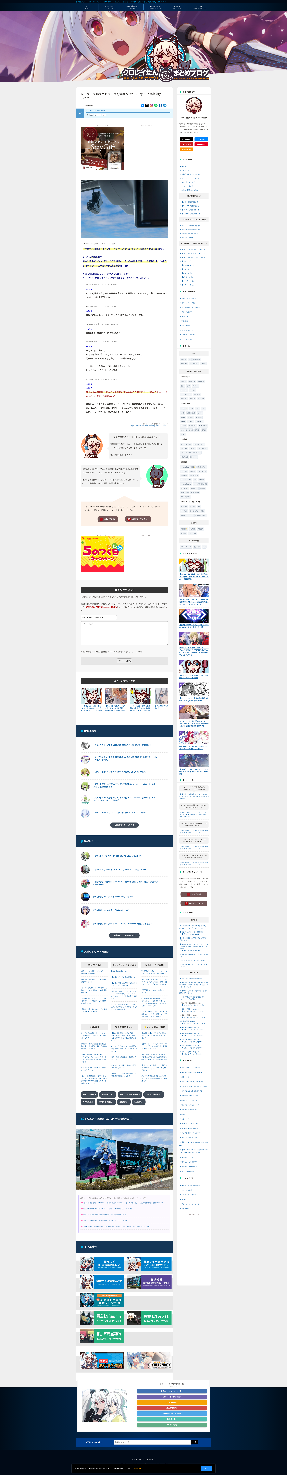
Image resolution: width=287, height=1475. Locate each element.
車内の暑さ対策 (105, 1102)
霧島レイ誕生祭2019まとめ (190, 1052)
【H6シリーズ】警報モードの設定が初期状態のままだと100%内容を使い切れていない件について (154, 1067)
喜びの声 (201, 480)
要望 (195, 480)
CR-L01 (204, 430)
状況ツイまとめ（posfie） (192, 934)
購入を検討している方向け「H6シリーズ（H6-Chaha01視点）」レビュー (122, 924)
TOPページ (87, 7)
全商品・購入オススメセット (190, 174)
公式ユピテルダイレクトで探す (172, 1391)
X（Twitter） (187, 139)
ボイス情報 (184, 471)
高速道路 (200, 529)
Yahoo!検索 (132, 7)
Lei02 (188, 413)
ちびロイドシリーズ (187, 430)
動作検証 (203, 488)
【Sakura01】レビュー (188, 265)
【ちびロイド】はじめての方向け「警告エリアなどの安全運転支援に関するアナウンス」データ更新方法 (154, 1057)
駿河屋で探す (172, 1419)
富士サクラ (201, 381)
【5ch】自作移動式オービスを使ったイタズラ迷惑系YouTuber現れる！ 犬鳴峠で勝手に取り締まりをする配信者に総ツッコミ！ (116, 710)
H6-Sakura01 (192, 426)
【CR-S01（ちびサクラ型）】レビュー (194, 257)
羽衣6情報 (184, 321)
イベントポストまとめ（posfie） (194, 1005)
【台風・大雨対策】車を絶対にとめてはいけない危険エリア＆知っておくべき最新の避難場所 (194, 796)
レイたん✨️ (184, 409)
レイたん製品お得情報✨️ (188, 467)
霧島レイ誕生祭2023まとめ (190, 1027)
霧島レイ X (185, 1077)
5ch (91, 115)
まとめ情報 (184, 364)
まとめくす (185, 1209)
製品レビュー (107, 1094)
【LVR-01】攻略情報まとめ (190, 210)
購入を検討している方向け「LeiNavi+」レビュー (113, 910)
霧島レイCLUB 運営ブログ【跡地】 (192, 1082)
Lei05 (197, 409)
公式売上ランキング (188, 182)
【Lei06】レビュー (187, 269)
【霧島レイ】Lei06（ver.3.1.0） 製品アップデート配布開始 (94, 1010)
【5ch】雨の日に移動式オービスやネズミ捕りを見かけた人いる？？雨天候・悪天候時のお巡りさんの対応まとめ (93, 1058)
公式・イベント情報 (188, 303)
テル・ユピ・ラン (186, 394)
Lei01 (194, 413)
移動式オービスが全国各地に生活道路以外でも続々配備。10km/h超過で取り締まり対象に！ (94, 1046)
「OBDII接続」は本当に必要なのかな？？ (153, 991)
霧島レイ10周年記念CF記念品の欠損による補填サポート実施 (104, 1215)
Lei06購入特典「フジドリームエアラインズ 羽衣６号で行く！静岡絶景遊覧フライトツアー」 (193, 946)
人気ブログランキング (140, 519)
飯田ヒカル (184, 398)
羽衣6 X (183, 1114)
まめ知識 (203, 364)
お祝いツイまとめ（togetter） (193, 1029)
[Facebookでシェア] (160, 106)
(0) (81, 113)
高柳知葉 (192, 398)
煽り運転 (183, 533)
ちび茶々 (192, 390)
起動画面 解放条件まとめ (189, 233)
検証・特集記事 (186, 312)
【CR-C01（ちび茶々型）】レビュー (193, 249)
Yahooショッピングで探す (171, 1414)
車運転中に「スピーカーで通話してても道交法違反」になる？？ (123, 1075)
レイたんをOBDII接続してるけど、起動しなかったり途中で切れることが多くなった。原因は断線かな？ (154, 1014)
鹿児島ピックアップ (187, 515)
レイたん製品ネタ (153, 1094)
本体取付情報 (185, 492)
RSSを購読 (187, 149)
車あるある (197, 547)
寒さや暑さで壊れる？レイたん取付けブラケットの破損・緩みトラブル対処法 (154, 1078)
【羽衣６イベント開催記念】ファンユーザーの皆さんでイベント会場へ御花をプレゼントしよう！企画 (194, 985)
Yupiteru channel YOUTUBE (190, 1128)
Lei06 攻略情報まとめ (119, 971)
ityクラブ (192, 448)
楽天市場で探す (171, 1408)
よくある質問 (185, 170)
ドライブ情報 (192, 533)
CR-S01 (197, 430)
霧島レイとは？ (186, 166)
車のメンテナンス (186, 547)
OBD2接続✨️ (185, 488)
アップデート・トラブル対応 (190, 307)
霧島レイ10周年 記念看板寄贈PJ (191, 979)
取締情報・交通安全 (188, 335)
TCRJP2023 (184, 457)
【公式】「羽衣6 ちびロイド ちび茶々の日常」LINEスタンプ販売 (119, 772)
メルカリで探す (171, 1425)
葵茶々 (183, 386)
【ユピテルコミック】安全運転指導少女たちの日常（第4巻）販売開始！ (122, 745)
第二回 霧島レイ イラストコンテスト (193, 960)
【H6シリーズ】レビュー (189, 261)
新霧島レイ (191, 381)
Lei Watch (199, 417)
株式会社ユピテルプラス (189, 1162)
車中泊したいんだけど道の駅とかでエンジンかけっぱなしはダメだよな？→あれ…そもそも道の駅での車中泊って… (124, 995)
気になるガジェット (188, 330)
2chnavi (183, 1199)
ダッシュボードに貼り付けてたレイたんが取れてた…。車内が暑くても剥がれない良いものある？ (124, 1006)
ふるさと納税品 (202, 448)
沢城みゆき (197, 394)
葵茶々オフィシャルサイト (190, 1109)
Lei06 (192, 409)
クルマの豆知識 (186, 339)
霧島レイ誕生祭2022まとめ (190, 1033)
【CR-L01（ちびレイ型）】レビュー (193, 253)
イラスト (192, 507)
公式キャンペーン (199, 444)
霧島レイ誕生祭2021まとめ (190, 1039)
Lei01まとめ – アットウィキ (190, 1185)
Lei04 (203, 409)
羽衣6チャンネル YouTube (189, 1095)
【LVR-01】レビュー (188, 277)
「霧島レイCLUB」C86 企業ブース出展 (194, 1086)
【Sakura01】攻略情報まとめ (190, 206)
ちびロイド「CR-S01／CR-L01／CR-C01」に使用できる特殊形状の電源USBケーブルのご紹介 (154, 1046)
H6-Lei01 (183, 426)
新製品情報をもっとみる (124, 825)
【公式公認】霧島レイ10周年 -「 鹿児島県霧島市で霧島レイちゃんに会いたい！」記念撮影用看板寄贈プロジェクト (125, 1203)
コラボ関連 (184, 448)
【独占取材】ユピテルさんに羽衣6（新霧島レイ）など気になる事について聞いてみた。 (93, 1001)
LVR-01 (183, 421)
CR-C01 (183, 434)
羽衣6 (189, 386)
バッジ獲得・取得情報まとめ (190, 229)
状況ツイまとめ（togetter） (192, 950)
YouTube (187, 144)
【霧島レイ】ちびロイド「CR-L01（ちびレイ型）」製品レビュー (119, 870)
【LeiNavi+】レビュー (188, 281)
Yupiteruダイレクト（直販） (190, 1123)
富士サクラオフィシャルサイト (191, 1105)
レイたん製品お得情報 (129, 1094)
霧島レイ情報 (101, 110)
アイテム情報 (194, 475)
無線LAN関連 (195, 492)
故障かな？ (194, 488)
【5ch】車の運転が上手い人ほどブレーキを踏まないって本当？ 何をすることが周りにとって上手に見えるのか (124, 1036)
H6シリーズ (199, 421)
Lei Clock (190, 417)
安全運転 (138, 1102)
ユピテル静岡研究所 (188, 1171)
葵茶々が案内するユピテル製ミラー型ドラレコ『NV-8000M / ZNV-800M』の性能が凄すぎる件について (193, 814)
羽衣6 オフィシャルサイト (190, 1100)
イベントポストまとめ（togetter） (194, 1017)
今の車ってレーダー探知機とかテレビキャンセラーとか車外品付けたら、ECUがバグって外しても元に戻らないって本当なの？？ (154, 1002)
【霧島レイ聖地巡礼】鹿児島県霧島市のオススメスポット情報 (105, 1221)
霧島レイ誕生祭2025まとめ (190, 1009)
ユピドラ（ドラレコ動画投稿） (191, 1133)
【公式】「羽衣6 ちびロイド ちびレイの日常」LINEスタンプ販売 (119, 813)
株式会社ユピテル (187, 1157)
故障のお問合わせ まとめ (189, 190)
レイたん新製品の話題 (200, 484)
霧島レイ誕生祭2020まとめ (190, 1045)
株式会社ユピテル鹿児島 (189, 1166)
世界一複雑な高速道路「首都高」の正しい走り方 (123, 1058)
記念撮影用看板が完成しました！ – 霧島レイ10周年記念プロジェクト (108, 1209)
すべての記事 (109, 7)
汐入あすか (201, 398)
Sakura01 (190, 421)
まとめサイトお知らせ (188, 298)
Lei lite (200, 413)
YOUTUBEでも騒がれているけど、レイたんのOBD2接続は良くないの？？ (154, 972)
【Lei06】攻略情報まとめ (189, 202)
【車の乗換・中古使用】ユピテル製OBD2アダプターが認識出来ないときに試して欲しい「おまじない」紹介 (154, 982)
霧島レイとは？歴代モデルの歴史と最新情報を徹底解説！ (93, 972)
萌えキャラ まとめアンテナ (190, 1204)
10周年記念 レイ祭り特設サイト (191, 1091)
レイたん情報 (88, 1094)
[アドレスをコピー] (151, 106)
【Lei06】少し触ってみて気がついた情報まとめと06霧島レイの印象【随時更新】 (94, 990)
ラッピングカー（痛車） (197, 511)
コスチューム (202, 471)
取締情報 (123, 1102)
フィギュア (184, 511)
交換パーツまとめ (187, 186)
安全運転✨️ (184, 529)
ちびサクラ (184, 390)
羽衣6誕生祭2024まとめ (189, 1021)
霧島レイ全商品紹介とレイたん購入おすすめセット (93, 981)
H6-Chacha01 (203, 426)
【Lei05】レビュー (187, 273)
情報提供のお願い (200, 515)
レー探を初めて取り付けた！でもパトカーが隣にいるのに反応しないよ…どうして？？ (94, 1035)
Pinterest (202, 144)
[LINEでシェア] (156, 106)
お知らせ (183, 359)
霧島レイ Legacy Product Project (192, 1072)
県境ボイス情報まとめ (188, 237)
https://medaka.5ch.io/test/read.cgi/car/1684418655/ (149, 425)
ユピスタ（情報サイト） (189, 1137)
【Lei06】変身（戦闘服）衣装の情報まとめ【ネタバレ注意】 (124, 984)
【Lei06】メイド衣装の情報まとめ (123, 977)
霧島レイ (183, 381)
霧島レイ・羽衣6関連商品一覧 (172, 1384)
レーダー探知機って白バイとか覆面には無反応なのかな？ (93, 1069)
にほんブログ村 (109, 519)
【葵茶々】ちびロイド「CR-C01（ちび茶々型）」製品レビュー (118, 856)
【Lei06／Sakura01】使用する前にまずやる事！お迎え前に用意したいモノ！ (154, 1035)
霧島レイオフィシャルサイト (190, 1068)
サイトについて (177, 7)
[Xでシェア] (147, 106)
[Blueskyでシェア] (142, 106)
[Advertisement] (146, 145)
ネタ (104, 115)
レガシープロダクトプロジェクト (191, 453)
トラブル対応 (194, 364)
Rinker (175, 1386)
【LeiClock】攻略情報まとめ (190, 214)
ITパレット (193, 457)
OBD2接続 (87, 1102)
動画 (199, 507)
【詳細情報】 (137, 1468)
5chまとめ (93, 110)
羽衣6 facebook (186, 1119)
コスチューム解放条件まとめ (190, 226)
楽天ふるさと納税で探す (172, 1397)
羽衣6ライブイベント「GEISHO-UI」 (193, 932)
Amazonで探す (171, 1402)
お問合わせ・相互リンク (199, 7)
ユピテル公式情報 (186, 444)
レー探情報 (196, 359)
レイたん (97, 115)
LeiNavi (183, 417)
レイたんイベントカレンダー (190, 178)
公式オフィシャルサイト (155, 7)
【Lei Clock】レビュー (188, 285)
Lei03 (182, 413)
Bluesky (202, 139)
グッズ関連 (184, 507)
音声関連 (192, 471)
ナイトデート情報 (186, 480)
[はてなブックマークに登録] (164, 106)
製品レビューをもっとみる (124, 935)
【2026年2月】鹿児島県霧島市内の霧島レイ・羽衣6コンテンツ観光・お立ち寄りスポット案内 (116, 1226)
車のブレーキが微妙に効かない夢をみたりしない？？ (123, 1066)
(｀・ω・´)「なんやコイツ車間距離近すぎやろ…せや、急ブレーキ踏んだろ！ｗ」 (124, 1048)
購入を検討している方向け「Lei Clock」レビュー (113, 897)
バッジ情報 (184, 475)
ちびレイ (195, 386)
